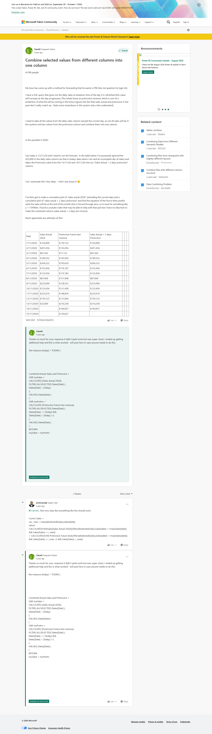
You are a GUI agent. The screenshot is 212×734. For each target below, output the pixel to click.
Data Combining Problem (159, 184)
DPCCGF (162, 148)
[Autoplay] (159, 109)
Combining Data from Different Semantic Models (162, 143)
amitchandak (41, 502)
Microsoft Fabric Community (32, 30)
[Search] (168, 22)
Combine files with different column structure (164, 171)
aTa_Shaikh (165, 187)
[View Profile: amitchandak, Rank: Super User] (32, 504)
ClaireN (37, 49)
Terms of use (171, 721)
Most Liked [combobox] (126, 493)
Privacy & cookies (155, 721)
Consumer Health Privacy (59, 728)
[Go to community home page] (39, 22)
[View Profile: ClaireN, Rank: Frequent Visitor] (29, 50)
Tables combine (154, 130)
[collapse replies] (22, 502)
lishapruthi (163, 176)
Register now (18, 12)
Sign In (186, 22)
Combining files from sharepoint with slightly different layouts (165, 157)
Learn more (134, 36)
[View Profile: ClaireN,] (32, 333)
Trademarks (185, 721)
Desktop (65, 30)
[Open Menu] (188, 30)
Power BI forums (52, 30)
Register (176, 22)
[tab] (162, 109)
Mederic (161, 134)
